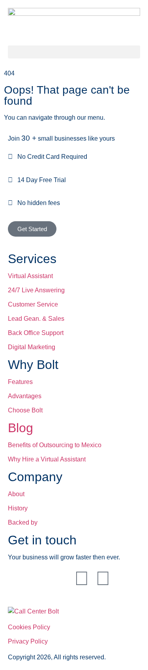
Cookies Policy (29, 627)
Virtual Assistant (30, 276)
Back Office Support (36, 332)
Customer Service (33, 304)
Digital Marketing (31, 347)
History (18, 508)
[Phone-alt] (103, 578)
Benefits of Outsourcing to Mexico (54, 445)
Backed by (22, 522)
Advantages (24, 396)
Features (20, 381)
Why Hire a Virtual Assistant (47, 459)
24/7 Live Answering (36, 290)
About (16, 494)
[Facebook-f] (39, 578)
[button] (74, 51)
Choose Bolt (25, 410)
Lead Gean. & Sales (36, 318)
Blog (20, 428)
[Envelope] (82, 578)
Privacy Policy (28, 641)
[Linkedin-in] (18, 578)
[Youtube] (60, 578)
